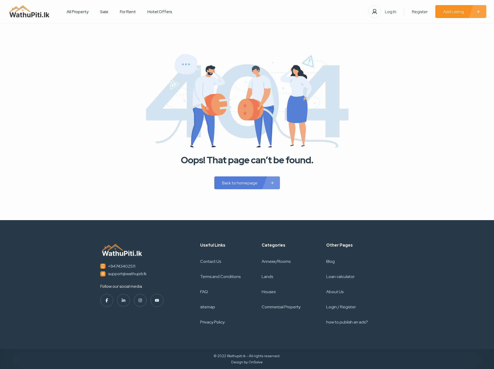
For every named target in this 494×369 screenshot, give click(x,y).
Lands (267, 276)
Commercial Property (281, 307)
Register (420, 11)
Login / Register (341, 307)
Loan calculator (340, 276)
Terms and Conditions (220, 276)
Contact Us (210, 261)
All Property (78, 11)
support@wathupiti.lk (127, 273)
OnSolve (256, 362)
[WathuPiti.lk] (29, 12)
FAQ (204, 291)
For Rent (128, 11)
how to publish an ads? (347, 322)
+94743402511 (121, 266)
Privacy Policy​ (212, 322)
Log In (390, 11)
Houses (269, 291)
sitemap (207, 307)
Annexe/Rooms (276, 261)
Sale (104, 11)
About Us (334, 291)
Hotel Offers (159, 11)
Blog (330, 261)
